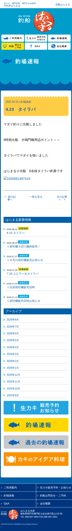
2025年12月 (13, 374)
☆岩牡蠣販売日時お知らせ (23, 300)
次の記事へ (62, 198)
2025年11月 (13, 381)
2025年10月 (13, 388)
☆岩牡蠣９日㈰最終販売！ (23, 246)
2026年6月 (13, 333)
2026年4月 (13, 347)
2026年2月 (13, 361)
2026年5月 (13, 340)
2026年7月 (13, 326)
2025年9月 (13, 395)
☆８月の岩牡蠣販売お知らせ (25, 260)
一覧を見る (35, 196)
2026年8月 (13, 319)
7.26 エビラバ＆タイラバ (22, 273)
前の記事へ (11, 198)
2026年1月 (13, 367)
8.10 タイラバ (15, 232)
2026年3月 (13, 354)
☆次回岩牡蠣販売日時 (21, 287)
